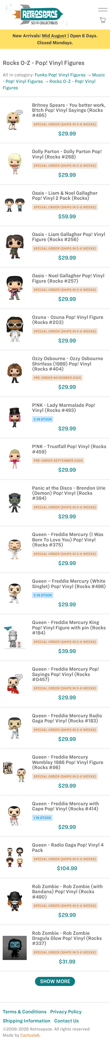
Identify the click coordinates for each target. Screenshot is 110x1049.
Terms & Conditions (24, 1011)
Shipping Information (26, 1020)
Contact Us (66, 1020)
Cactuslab (30, 1035)
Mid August (54, 35)
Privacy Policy (66, 1011)
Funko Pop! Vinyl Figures (60, 74)
